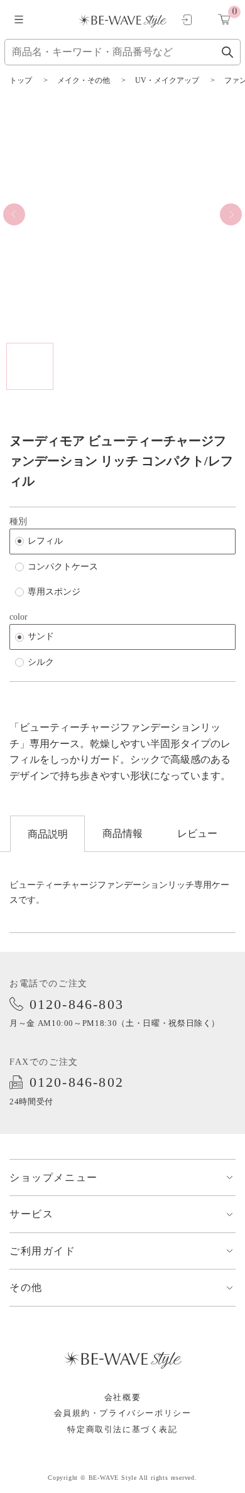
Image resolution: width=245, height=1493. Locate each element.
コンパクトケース (63, 566)
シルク (41, 662)
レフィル (45, 541)
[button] (14, 214)
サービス (31, 1214)
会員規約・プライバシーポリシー (123, 1413)
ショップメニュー (53, 1177)
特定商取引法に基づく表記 (122, 1429)
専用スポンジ (54, 591)
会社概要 (122, 1397)
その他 (26, 1287)
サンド (41, 636)
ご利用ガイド (42, 1251)
